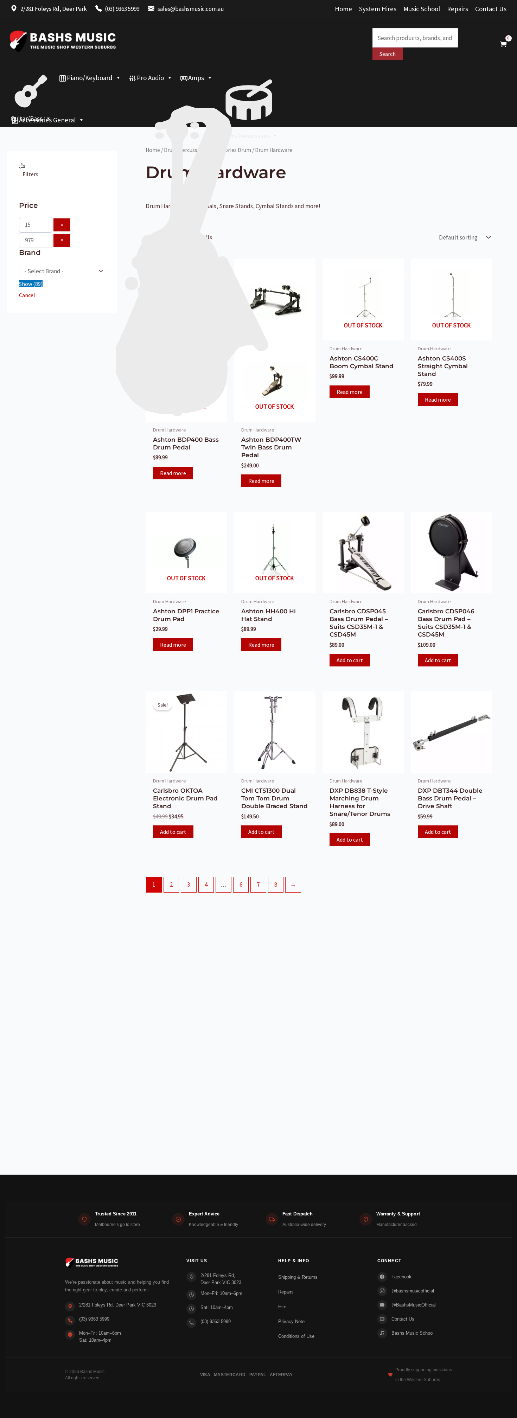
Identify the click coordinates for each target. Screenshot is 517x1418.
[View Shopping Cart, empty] (503, 44)
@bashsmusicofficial (412, 1291)
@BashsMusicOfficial (413, 1305)
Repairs (457, 9)
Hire (282, 1306)
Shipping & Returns (298, 1277)
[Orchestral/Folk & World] (225, 106)
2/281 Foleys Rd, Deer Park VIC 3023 (117, 1305)
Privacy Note (291, 1321)
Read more (173, 473)
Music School (421, 9)
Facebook (401, 1276)
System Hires (377, 9)
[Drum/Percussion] (248, 78)
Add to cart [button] (350, 660)
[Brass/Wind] (207, 92)
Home (343, 9)
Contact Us (490, 9)
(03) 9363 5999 (94, 1319)
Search (387, 53)
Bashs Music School (412, 1333)
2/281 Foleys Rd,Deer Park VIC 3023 (220, 1279)
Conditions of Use (296, 1336)
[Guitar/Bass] (31, 78)
